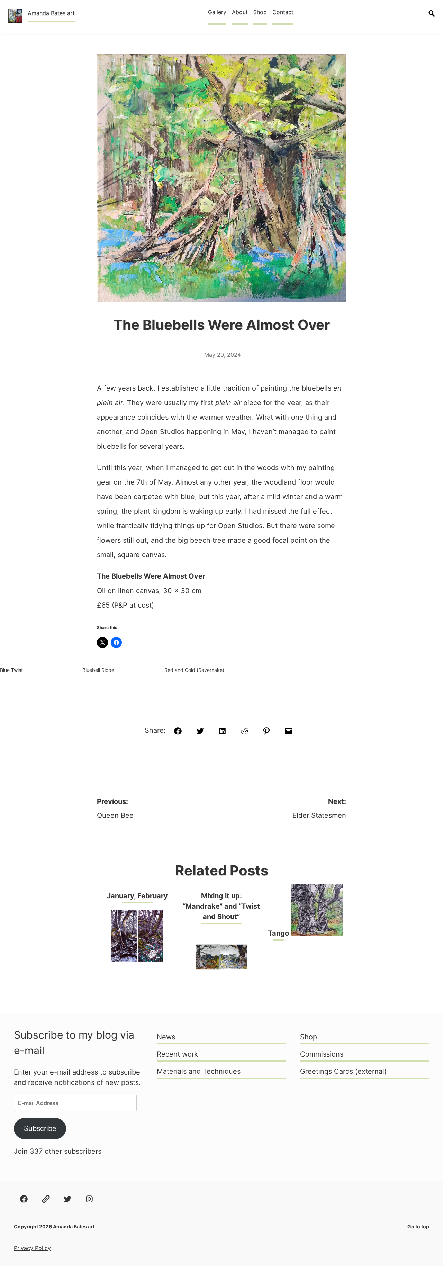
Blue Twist (11, 670)
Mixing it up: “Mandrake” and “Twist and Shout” (221, 906)
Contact (282, 12)
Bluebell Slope (98, 670)
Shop (260, 12)
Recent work (177, 1054)
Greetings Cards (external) (343, 1071)
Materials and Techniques (199, 1071)
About (240, 12)
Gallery (217, 12)
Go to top (418, 1226)
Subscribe (40, 1128)
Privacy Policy (32, 1248)
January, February (137, 896)
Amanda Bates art (51, 13)
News (166, 1037)
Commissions (321, 1054)
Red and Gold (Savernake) (194, 670)
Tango (278, 933)
